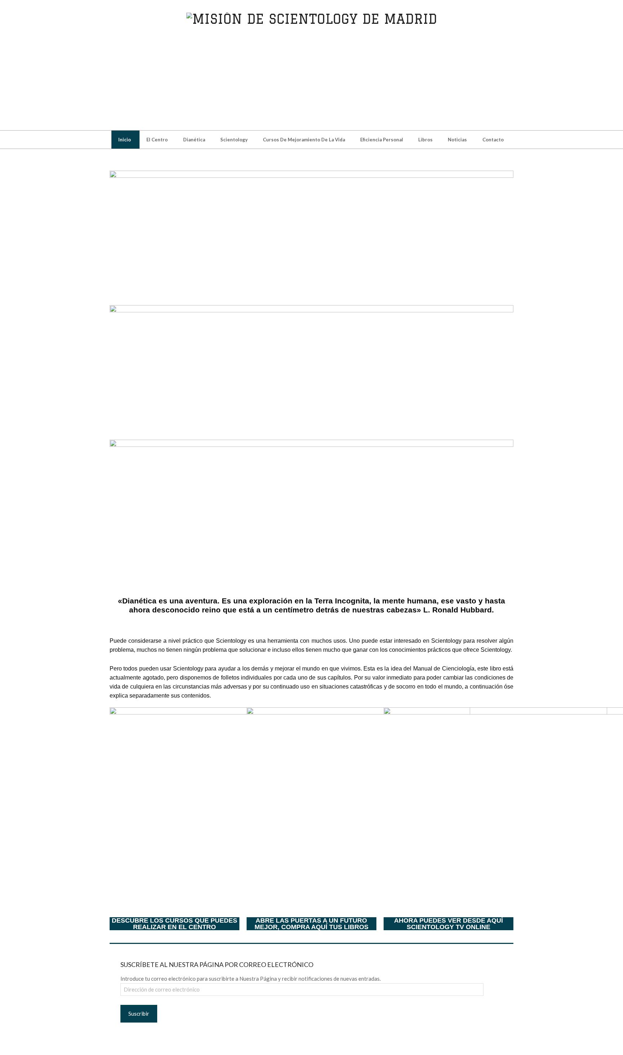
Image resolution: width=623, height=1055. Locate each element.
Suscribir (138, 1013)
